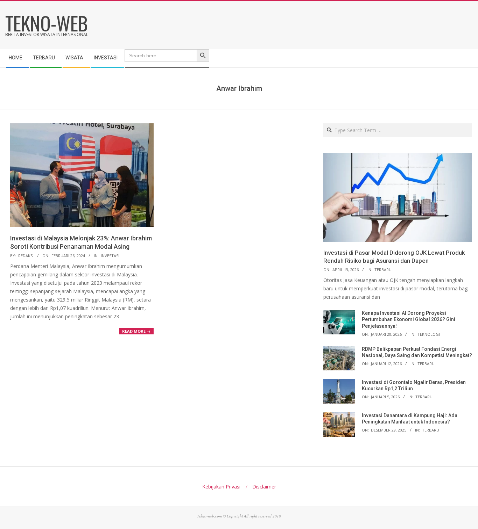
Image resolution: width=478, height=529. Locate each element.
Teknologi (428, 334)
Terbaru (383, 269)
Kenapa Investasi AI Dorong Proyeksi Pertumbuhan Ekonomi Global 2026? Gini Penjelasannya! (408, 319)
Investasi (110, 255)
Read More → (136, 331)
